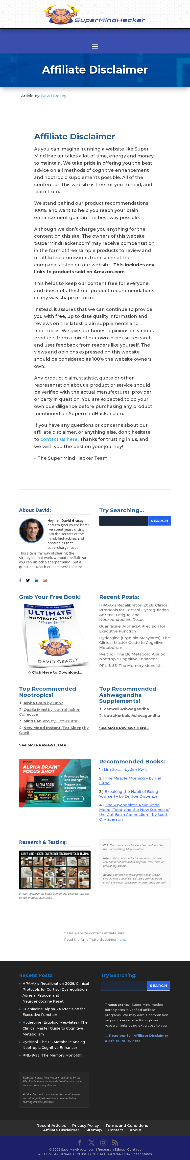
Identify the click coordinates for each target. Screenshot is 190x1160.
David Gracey (53, 95)
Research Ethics (111, 1149)
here (121, 939)
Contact (115, 1130)
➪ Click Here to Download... (55, 672)
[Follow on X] (28, 580)
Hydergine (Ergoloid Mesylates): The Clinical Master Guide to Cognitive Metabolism (134, 642)
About (135, 1130)
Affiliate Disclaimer (61, 1130)
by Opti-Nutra (50, 721)
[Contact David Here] (45, 580)
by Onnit (43, 703)
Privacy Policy (85, 1125)
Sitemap (94, 1130)
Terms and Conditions (126, 1125)
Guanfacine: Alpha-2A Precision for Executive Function (132, 628)
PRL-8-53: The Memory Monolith (130, 665)
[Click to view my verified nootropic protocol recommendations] (55, 870)
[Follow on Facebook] (20, 580)
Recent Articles (51, 1125)
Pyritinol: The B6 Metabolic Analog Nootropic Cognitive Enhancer (132, 656)
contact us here (59, 439)
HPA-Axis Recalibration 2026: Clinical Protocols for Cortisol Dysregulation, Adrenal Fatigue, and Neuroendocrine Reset (134, 612)
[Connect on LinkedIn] (36, 580)
